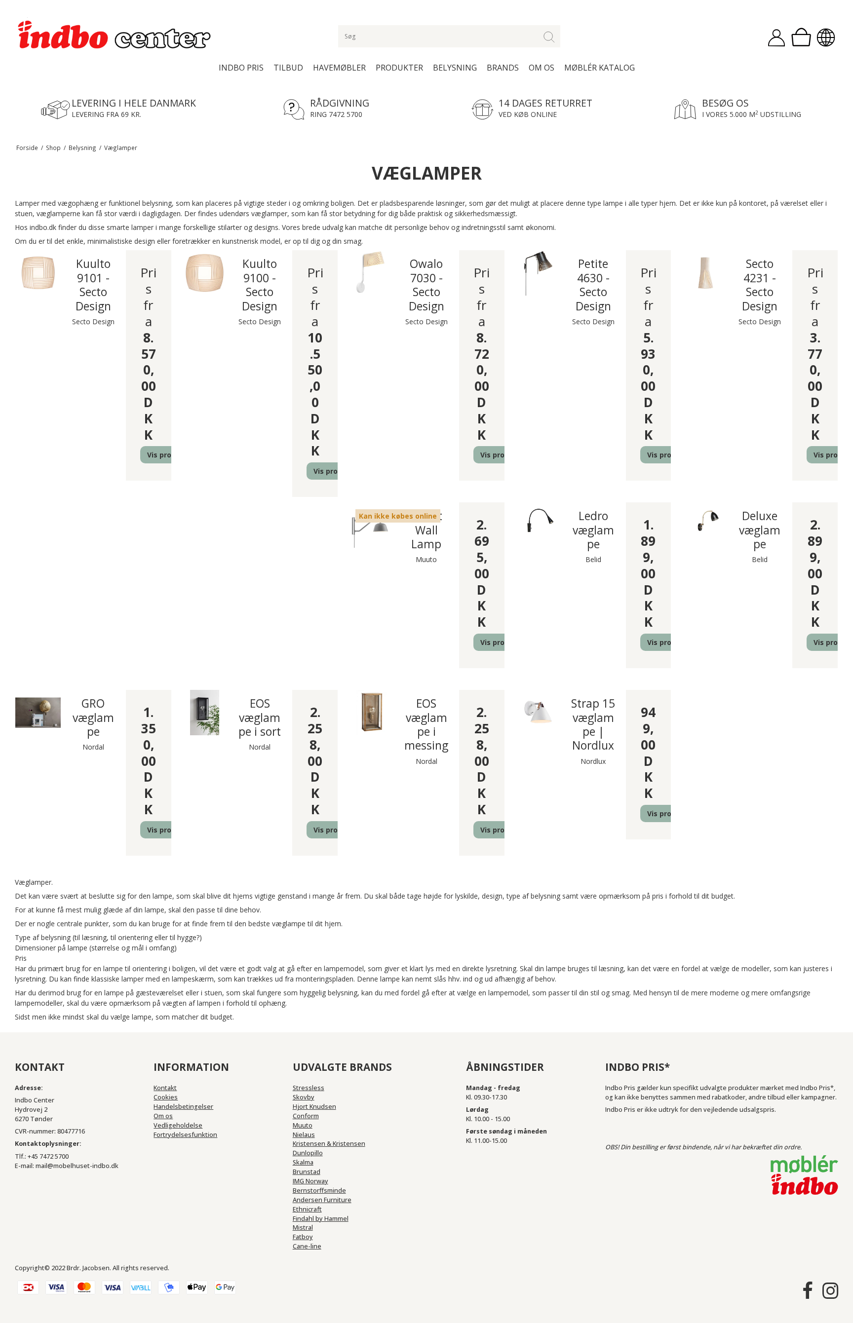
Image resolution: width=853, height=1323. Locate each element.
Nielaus (304, 1135)
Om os (541, 67)
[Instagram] (830, 1291)
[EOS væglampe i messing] (371, 712)
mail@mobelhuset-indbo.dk (77, 1166)
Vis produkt (167, 454)
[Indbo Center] (115, 35)
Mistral (303, 1227)
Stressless (308, 1088)
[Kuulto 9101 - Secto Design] (38, 273)
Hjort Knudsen (314, 1106)
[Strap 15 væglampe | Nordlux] (538, 712)
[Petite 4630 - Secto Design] (538, 273)
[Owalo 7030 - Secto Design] (371, 273)
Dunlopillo (308, 1153)
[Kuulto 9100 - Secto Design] (205, 273)
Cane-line (307, 1246)
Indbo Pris (241, 67)
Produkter (399, 67)
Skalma (303, 1162)
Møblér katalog (599, 67)
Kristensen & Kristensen (329, 1143)
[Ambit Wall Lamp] (371, 525)
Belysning (455, 67)
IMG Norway (310, 1181)
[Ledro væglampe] (538, 525)
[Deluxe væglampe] (704, 525)
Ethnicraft (307, 1209)
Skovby (303, 1097)
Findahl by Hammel (321, 1218)
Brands (503, 67)
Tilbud (288, 67)
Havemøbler (339, 67)
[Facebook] (807, 1291)
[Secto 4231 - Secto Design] (704, 273)
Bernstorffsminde (319, 1190)
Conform (306, 1116)
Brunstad (306, 1172)
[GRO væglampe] (38, 712)
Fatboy (303, 1237)
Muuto (302, 1125)
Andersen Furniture (322, 1200)
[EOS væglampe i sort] (205, 712)
